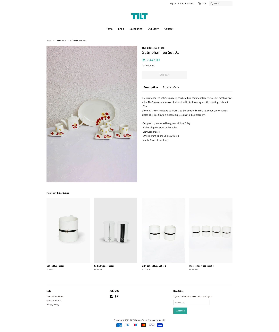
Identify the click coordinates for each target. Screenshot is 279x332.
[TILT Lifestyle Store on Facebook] (111, 297)
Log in (173, 3)
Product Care (171, 87)
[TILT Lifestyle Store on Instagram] (116, 297)
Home (109, 28)
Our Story (153, 28)
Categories (136, 28)
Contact (168, 28)
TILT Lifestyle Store (138, 320)
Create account (187, 3)
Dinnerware (61, 40)
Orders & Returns (53, 300)
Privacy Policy (52, 304)
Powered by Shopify (156, 320)
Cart (204, 3)
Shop (121, 28)
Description (151, 87)
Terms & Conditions (55, 296)
